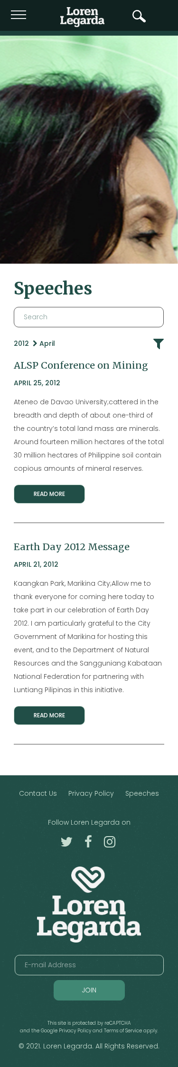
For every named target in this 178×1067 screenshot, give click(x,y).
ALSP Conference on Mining (81, 365)
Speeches (142, 793)
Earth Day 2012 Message (72, 547)
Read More (49, 494)
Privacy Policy (91, 793)
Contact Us (38, 793)
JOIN (89, 990)
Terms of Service (123, 1030)
